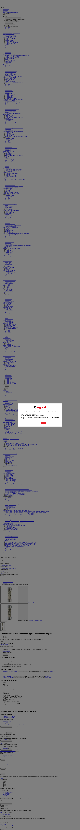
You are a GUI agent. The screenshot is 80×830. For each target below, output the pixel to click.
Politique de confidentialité (32, 415)
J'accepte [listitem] (43, 423)
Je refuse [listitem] (37, 423)
